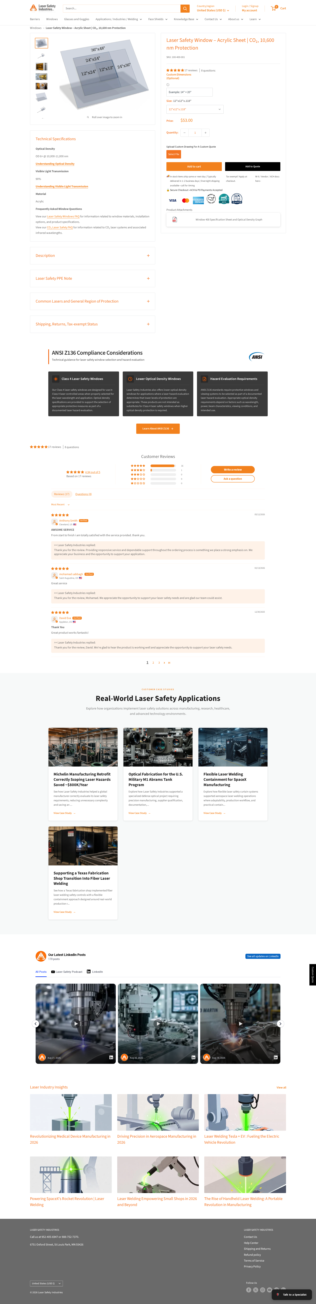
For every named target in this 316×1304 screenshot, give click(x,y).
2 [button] (153, 663)
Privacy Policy (252, 1267)
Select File (173, 154)
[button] (175, 70)
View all (282, 1088)
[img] (60, 515)
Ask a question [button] (233, 479)
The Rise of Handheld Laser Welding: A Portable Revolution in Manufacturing (243, 1202)
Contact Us (211, 19)
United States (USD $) (43, 1283)
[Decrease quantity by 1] (184, 133)
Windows (52, 19)
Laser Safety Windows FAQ (63, 216)
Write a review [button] (233, 470)
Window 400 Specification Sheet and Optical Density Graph (229, 219)
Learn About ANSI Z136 (155, 429)
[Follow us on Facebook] (248, 1289)
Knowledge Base (184, 19)
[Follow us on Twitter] (255, 1289)
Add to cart (194, 166)
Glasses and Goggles (76, 19)
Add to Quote (252, 166)
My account (249, 10)
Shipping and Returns (257, 1249)
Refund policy (252, 1255)
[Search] (185, 9)
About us (233, 19)
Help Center (251, 1243)
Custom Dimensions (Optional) (178, 76)
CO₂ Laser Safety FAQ (60, 227)
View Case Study (65, 813)
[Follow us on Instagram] (262, 1289)
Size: (178, 101)
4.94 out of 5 (92, 472)
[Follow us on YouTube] (269, 1289)
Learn (253, 19)
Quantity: (172, 133)
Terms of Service (254, 1261)
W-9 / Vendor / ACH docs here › (267, 178)
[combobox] (121, 9)
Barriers (35, 19)
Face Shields (155, 19)
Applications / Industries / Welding (117, 19)
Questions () (83, 494)
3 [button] (159, 663)
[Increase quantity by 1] (205, 133)
